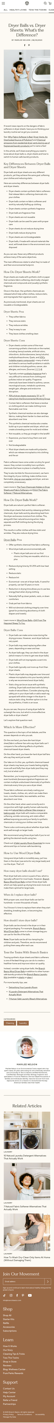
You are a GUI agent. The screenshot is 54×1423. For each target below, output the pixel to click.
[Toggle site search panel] (45, 3)
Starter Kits (8, 1319)
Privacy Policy (8, 1415)
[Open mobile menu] (3, 3)
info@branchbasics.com (12, 1300)
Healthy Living (18, 10)
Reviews (7, 1366)
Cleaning (10, 1023)
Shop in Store (9, 1362)
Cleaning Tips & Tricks (14, 1354)
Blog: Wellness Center (14, 1369)
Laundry (23, 1023)
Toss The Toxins (38, 10)
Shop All (7, 1315)
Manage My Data (9, 1417)
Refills (6, 1323)
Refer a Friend (10, 1400)
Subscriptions (10, 1331)
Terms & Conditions (24, 1415)
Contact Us (9, 1389)
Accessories (9, 1327)
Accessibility (40, 1415)
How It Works (10, 1346)
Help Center (9, 1392)
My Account (9, 1396)
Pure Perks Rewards (13, 1373)
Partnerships (9, 1404)
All (6, 10)
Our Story (8, 1350)
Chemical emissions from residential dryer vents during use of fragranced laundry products (27, 143)
